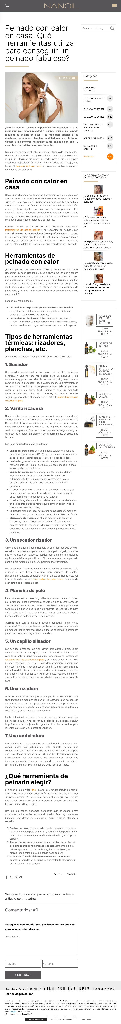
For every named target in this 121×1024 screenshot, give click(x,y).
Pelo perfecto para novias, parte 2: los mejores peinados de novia (98, 265)
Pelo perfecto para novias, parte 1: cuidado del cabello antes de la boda (98, 244)
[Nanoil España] (61, 5)
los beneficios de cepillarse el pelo (24, 659)
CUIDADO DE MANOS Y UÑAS (98, 100)
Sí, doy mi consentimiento (35, 1019)
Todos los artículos (89, 89)
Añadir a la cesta (105, 332)
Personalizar (86, 1019)
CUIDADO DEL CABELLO (98, 147)
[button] (114, 5)
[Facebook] (6, 877)
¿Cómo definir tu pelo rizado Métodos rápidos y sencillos (98, 198)
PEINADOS (98, 156)
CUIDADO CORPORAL (98, 109)
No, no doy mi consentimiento (61, 1019)
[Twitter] (16, 877)
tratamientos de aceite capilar (22, 229)
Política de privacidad (19, 994)
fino (34, 789)
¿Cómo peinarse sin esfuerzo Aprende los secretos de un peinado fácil (97, 222)
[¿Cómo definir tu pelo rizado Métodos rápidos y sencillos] (98, 189)
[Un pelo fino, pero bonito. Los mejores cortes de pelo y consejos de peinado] (98, 278)
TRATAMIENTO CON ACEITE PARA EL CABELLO (98, 127)
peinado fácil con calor (28, 166)
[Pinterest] (11, 877)
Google (13, 1011)
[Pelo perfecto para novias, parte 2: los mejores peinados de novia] (98, 256)
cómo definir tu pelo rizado (48, 579)
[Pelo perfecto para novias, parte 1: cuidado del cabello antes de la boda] (98, 235)
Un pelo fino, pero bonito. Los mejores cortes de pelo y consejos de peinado (98, 289)
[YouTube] (20, 877)
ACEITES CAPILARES (98, 138)
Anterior (58, 874)
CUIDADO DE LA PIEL (98, 116)
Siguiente (71, 874)
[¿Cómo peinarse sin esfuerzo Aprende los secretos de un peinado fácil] (98, 210)
